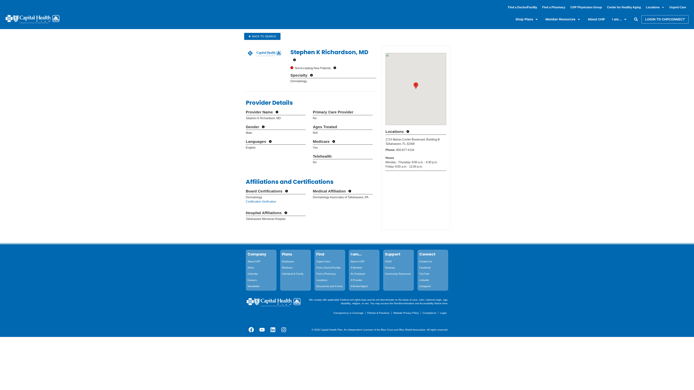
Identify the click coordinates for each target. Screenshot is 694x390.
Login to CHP (665, 19)
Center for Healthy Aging (624, 7)
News (251, 267)
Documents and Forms (329, 286)
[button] (262, 36)
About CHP (596, 19)
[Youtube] (262, 329)
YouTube (424, 273)
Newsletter (254, 286)
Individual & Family (292, 273)
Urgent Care (677, 7)
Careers (252, 280)
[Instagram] (283, 329)
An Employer (358, 273)
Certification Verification (261, 201)
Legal (443, 312)
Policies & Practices (378, 312)
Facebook (425, 267)
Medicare (287, 267)
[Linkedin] (272, 329)
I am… (617, 19)
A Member (356, 267)
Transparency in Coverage (348, 312)
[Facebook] (251, 329)
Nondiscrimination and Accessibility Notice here (420, 303)
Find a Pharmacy (553, 7)
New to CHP (358, 261)
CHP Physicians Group (586, 7)
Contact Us (425, 261)
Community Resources (398, 273)
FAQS (388, 261)
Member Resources (560, 19)
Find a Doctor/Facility (522, 7)
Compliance (429, 312)
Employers (288, 261)
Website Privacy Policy (406, 312)
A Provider (356, 280)
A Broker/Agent (359, 286)
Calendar (253, 273)
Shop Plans (524, 19)
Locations (653, 7)
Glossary (390, 267)
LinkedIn (424, 280)
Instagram (425, 286)
